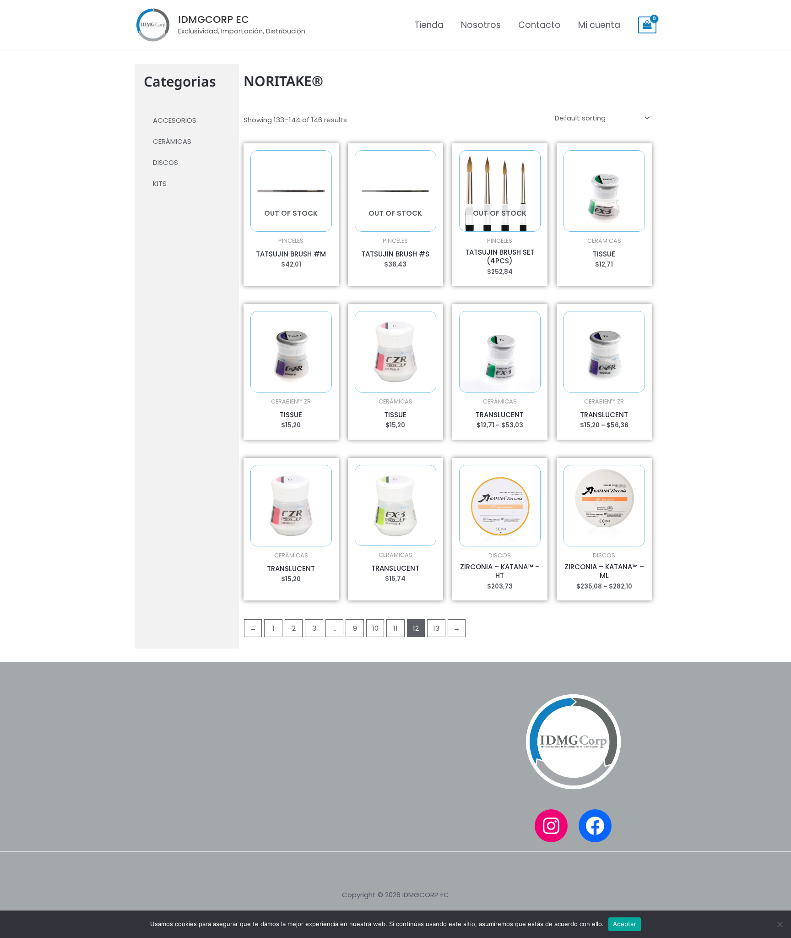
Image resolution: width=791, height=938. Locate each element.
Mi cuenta (599, 25)
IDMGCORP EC (213, 19)
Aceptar (624, 923)
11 (395, 628)
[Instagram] (551, 825)
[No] (779, 924)
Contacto (539, 25)
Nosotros (481, 25)
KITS (160, 183)
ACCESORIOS (174, 120)
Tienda (429, 25)
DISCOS (165, 162)
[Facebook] (595, 825)
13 (436, 628)
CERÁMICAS (172, 141)
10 (375, 628)
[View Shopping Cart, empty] (647, 25)
